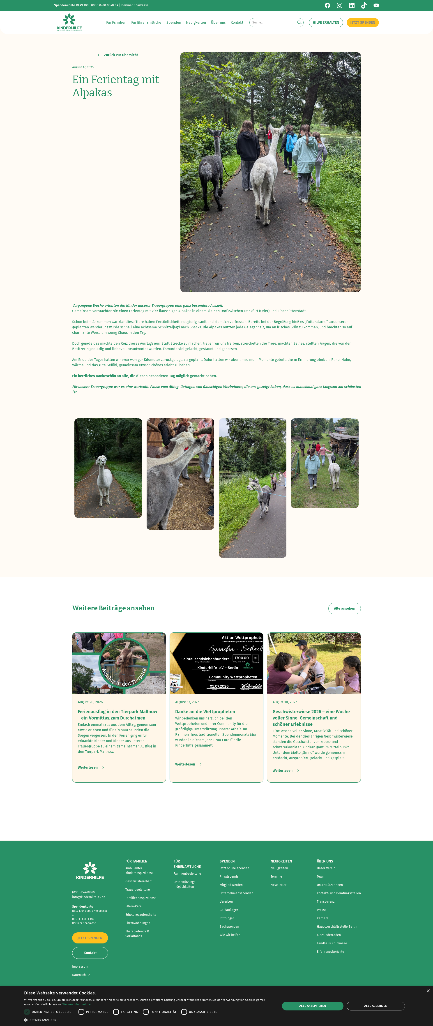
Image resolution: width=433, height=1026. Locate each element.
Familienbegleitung (187, 874)
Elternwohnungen (137, 923)
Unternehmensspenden (236, 893)
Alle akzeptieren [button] (312, 1006)
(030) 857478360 (83, 892)
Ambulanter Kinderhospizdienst (139, 870)
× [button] (428, 991)
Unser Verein (326, 868)
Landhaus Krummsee (332, 943)
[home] (69, 22)
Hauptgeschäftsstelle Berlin (337, 927)
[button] (116, 22)
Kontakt (90, 953)
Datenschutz (81, 975)
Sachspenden (229, 927)
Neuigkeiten (279, 868)
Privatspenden (230, 876)
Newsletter (278, 885)
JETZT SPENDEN (362, 22)
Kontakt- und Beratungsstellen (339, 893)
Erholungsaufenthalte (140, 915)
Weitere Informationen (77, 1004)
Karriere (322, 918)
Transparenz (325, 902)
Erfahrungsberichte (330, 952)
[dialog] (216, 1006)
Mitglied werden (231, 885)
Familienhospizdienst (140, 898)
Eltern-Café (133, 906)
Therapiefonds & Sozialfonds (137, 933)
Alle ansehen (344, 608)
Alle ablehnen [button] (375, 1006)
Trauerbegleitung (137, 890)
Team (321, 876)
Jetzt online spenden (234, 868)
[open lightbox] (108, 468)
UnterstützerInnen (330, 885)
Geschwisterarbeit (138, 881)
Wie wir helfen (230, 935)
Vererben (226, 902)
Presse (322, 910)
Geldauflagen (229, 910)
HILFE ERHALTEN (326, 22)
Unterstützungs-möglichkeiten (185, 884)
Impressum (80, 966)
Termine (276, 876)
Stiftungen (227, 918)
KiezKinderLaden (329, 935)
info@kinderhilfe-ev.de (88, 897)
